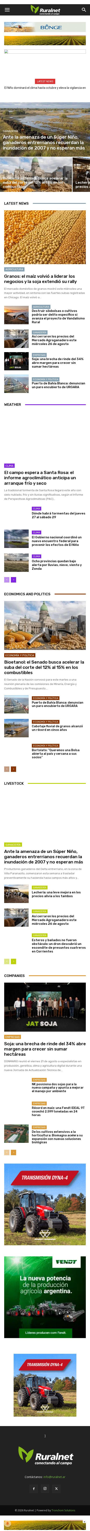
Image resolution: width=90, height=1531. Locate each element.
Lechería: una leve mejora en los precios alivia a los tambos (56, 894)
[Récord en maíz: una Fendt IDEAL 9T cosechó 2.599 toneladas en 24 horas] (16, 1110)
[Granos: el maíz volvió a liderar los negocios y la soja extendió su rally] (45, 237)
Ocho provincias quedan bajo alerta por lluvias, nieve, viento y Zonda (57, 565)
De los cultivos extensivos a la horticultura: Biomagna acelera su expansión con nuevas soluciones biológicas (57, 1137)
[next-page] (13, 580)
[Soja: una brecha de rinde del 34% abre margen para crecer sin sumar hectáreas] (16, 361)
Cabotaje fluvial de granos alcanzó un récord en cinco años (57, 728)
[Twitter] (56, 1489)
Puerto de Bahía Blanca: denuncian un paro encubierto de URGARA (58, 385)
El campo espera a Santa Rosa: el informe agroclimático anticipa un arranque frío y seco (40, 478)
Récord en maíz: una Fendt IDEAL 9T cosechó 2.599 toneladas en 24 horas (58, 1111)
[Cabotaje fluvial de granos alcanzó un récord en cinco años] (16, 728)
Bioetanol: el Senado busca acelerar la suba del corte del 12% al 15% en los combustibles (44, 667)
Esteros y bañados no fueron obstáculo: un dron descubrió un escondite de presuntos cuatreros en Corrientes (59, 945)
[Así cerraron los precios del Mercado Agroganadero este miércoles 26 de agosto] (16, 338)
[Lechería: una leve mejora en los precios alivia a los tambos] (16, 894)
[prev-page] (6, 580)
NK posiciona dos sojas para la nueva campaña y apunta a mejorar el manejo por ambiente (58, 1088)
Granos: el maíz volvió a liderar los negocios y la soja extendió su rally (40, 279)
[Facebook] (34, 1489)
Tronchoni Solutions (63, 1510)
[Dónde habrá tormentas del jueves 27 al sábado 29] (16, 515)
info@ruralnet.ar (54, 1477)
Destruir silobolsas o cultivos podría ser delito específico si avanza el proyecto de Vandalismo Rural (58, 316)
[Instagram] (45, 1488)
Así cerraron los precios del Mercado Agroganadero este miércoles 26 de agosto (54, 340)
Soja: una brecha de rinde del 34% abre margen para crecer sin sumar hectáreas (58, 362)
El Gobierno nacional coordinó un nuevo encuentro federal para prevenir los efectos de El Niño (57, 541)
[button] (7, 10)
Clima (9, 465)
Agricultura (14, 269)
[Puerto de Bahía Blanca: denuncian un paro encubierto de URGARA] (16, 384)
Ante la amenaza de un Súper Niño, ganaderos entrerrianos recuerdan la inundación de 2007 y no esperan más (43, 856)
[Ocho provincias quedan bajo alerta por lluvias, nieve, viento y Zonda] (16, 562)
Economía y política (45, 379)
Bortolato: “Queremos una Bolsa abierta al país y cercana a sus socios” (56, 753)
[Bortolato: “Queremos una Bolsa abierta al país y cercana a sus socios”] (16, 752)
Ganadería (10, 131)
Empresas (39, 355)
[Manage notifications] (7, 1523)
